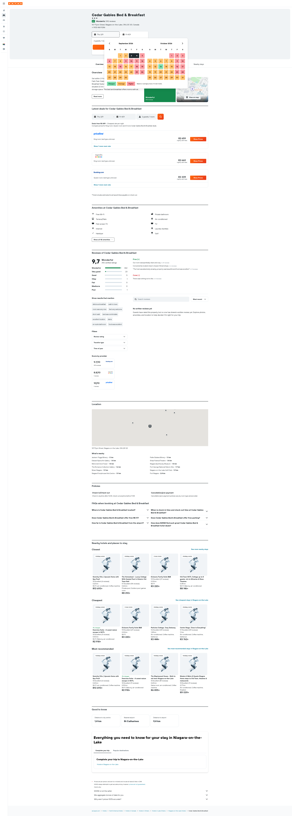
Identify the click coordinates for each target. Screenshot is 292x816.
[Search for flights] (4, 10)
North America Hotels (116, 811)
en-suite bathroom (99, 324)
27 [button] (109, 77)
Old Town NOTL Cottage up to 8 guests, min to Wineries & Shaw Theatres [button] (192, 579)
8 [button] (120, 61)
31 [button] (183, 77)
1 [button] (120, 55)
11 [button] (136, 61)
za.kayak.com (96, 811)
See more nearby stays (199, 549)
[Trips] (4, 38)
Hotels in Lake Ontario (159, 811)
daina (110, 319)
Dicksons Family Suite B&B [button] (161, 577)
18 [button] (137, 66)
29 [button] (120, 77)
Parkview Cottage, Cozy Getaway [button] (163, 628)
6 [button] (109, 61)
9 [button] (125, 61)
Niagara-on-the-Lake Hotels (177, 811)
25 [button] (137, 72)
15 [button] (120, 66)
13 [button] (109, 66)
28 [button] (115, 77)
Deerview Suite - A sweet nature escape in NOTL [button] (105, 631)
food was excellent (115, 324)
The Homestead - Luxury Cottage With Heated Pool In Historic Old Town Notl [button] (134, 579)
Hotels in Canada (130, 811)
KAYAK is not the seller (103, 791)
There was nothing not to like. (147, 279)
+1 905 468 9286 (98, 27)
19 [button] (142, 66)
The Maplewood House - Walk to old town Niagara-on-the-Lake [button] (163, 677)
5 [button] (142, 55)
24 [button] (131, 72)
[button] (3, 3)
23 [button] (126, 72)
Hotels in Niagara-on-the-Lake (107, 764)
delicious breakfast (99, 304)
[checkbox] (103, 363)
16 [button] (126, 66)
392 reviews (111, 21)
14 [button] (115, 66)
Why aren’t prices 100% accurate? (107, 799)
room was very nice (99, 309)
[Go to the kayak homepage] (15, 3)
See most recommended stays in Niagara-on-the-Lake (188, 649)
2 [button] (125, 55)
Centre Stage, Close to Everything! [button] (193, 628)
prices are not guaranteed (137, 784)
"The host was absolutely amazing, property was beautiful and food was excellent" (165, 269)
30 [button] (126, 77)
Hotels (105, 811)
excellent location (99, 319)
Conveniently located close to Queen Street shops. (155, 266)
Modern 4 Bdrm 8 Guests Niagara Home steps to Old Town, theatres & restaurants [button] (193, 678)
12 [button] (142, 61)
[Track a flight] (4, 31)
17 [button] (131, 66)
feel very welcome (115, 309)
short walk (96, 314)
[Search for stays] (4, 15)
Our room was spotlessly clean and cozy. (151, 263)
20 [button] (109, 72)
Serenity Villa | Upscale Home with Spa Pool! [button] (106, 578)
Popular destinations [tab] (121, 750)
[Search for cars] (4, 20)
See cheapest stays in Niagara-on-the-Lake (192, 600)
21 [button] (115, 72)
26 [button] (142, 72)
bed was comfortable (110, 314)
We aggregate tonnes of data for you (108, 795)
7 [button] (114, 61)
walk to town (112, 304)
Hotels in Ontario (144, 811)
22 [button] (120, 72)
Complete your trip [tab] (102, 750)
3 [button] (131, 55)
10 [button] (131, 61)
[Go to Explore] (4, 26)
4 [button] (136, 55)
